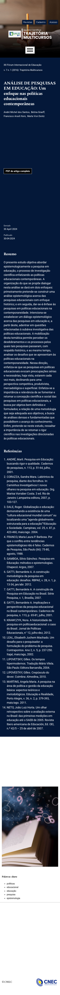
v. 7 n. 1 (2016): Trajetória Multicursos (23, 70)
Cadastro (40, 22)
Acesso (53, 22)
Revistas (27, 22)
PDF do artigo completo (18, 171)
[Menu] (30, 50)
